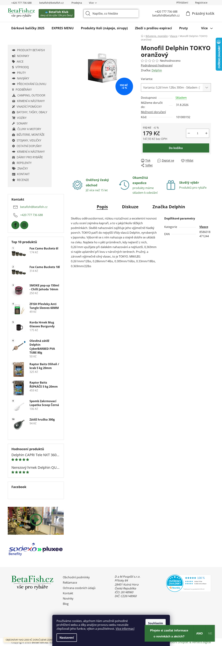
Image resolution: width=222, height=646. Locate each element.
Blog (66, 604)
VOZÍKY (21, 118)
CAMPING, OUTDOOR (31, 95)
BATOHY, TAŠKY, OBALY (32, 112)
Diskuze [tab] (130, 206)
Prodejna (76, 2)
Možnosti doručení (153, 112)
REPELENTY (24, 163)
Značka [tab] (169, 206)
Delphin (157, 70)
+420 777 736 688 (21, 2)
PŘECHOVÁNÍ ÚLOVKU (31, 84)
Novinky (68, 598)
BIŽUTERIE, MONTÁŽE (31, 135)
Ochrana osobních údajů (79, 588)
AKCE (20, 61)
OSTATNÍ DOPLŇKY (29, 146)
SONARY (22, 123)
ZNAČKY (22, 168)
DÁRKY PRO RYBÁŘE (30, 157)
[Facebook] (15, 225)
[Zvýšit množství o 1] (206, 133)
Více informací (125, 629)
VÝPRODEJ (22, 67)
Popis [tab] (102, 206)
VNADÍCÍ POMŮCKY (29, 107)
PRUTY (21, 73)
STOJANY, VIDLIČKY (29, 140)
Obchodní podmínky (76, 577)
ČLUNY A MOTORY (29, 129)
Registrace (201, 2)
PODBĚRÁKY (24, 90)
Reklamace (70, 582)
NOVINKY (23, 56)
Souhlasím (155, 623)
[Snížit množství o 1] (188, 133)
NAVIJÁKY (23, 78)
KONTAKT (23, 174)
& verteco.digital (200, 642)
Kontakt (68, 593)
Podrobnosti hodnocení (157, 65)
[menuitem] (28, 28)
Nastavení (66, 638)
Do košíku (176, 148)
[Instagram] (24, 225)
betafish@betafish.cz (51, 2)
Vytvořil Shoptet (177, 642)
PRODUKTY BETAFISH (31, 50)
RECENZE (23, 180)
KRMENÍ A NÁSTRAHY (31, 101)
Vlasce (203, 227)
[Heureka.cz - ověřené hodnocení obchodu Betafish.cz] (188, 583)
